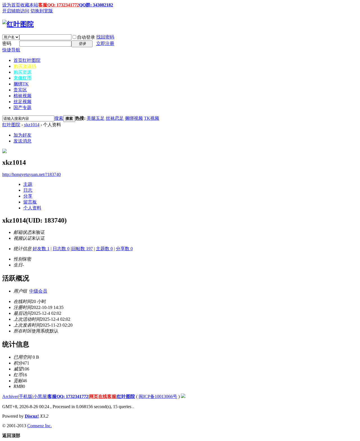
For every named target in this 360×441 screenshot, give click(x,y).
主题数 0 (104, 248)
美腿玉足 (96, 118)
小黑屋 (40, 396)
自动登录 (86, 37)
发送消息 (23, 141)
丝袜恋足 (115, 118)
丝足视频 (23, 101)
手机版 (25, 396)
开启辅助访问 (15, 10)
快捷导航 (11, 50)
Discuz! (32, 416)
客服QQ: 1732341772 (58, 5)
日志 (27, 190)
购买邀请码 (25, 66)
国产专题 (23, 107)
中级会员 (38, 291)
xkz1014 (31, 124)
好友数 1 (41, 248)
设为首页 (11, 5)
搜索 (58, 118)
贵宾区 (20, 89)
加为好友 (23, 135)
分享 (27, 196)
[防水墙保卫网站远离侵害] (183, 396)
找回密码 (105, 37)
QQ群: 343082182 (96, 5)
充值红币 (23, 78)
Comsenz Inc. (39, 425)
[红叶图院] (18, 24)
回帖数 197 (82, 248)
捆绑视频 (134, 118)
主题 (27, 184)
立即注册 (105, 43)
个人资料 (32, 207)
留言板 (30, 202)
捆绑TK (21, 84)
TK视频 (151, 118)
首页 (27, 60)
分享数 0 (124, 248)
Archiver (10, 396)
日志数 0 (61, 248)
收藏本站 (29, 5)
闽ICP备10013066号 (158, 396)
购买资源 (23, 72)
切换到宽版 (41, 10)
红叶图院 (11, 124)
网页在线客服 (102, 396)
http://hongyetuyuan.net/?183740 (31, 174)
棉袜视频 (23, 95)
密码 (6, 43)
